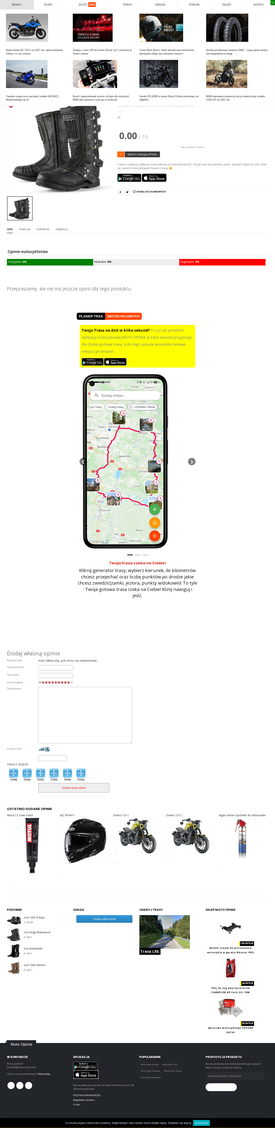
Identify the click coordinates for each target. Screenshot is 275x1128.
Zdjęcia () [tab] (61, 229)
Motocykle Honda (149, 1064)
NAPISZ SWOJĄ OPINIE (142, 154)
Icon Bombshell (33, 948)
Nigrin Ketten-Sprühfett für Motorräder (242, 815)
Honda (9, 46)
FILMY (48, 4)
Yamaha (10, 93)
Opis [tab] (10, 229)
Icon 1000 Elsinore (34, 965)
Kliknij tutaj (44, 1074)
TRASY (127, 4)
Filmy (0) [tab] (24, 229)
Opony (209, 46)
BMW (209, 93)
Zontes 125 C (121, 815)
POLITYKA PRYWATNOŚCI (87, 1095)
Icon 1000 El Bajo (34, 917)
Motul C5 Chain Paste (20, 815)
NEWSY (17, 4)
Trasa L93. (150, 951)
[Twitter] (127, 192)
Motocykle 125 (170, 1064)
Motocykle (78, 93)
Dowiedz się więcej (179, 1123)
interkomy (144, 46)
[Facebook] (120, 192)
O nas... (77, 1104)
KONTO (258, 4)
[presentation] (13, 145)
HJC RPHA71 (67, 815)
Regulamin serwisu (84, 1100)
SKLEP (226, 4)
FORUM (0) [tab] (42, 229)
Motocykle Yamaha (150, 1070)
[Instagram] (28, 1085)
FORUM (194, 4)
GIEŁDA (160, 4)
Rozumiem (201, 1123)
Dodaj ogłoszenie (104, 919)
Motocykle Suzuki (173, 1070)
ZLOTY (87, 4)
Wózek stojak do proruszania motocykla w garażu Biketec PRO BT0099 (230, 952)
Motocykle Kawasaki (151, 1077)
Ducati (76, 46)
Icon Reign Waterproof (37, 932)
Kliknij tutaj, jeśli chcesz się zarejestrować (71, 660)
